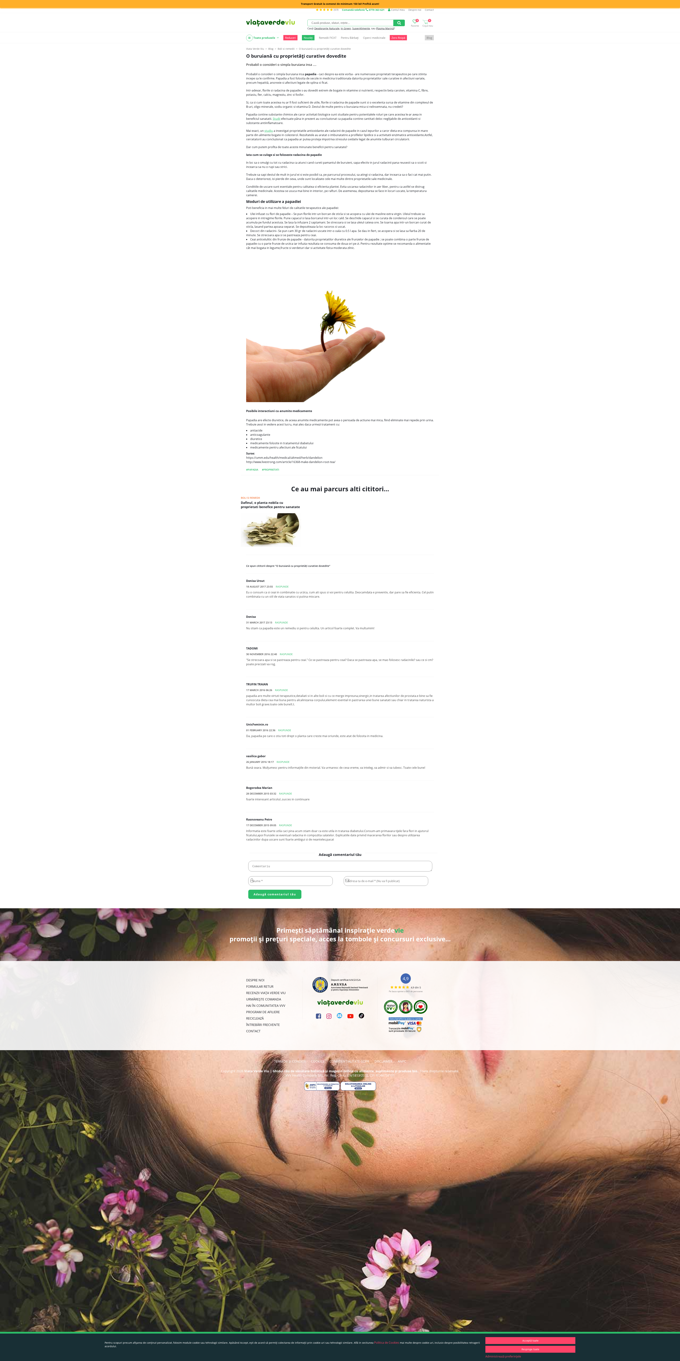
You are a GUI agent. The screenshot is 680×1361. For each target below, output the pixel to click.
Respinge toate (530, 1349)
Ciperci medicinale (374, 37)
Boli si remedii (250, 497)
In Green (346, 28)
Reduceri (290, 37)
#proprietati (270, 469)
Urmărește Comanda (263, 999)
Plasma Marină (385, 28)
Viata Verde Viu (255, 48)
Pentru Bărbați (350, 37)
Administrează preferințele (503, 1356)
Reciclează (255, 1018)
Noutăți (308, 37)
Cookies (317, 1061)
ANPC (402, 1061)
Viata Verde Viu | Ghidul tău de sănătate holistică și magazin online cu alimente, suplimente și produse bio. (331, 1071)
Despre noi (414, 9)
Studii (276, 119)
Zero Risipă (398, 37)
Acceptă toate (530, 1340)
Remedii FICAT (327, 37)
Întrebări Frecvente (263, 1025)
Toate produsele (264, 37)
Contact (429, 9)
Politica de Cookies (386, 1343)
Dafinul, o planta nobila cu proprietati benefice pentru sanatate (270, 504)
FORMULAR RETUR (259, 986)
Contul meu (397, 9)
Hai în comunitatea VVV (265, 1005)
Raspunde (282, 586)
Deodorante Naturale (326, 28)
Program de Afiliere (263, 1012)
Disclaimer (383, 1061)
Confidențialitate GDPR (349, 1061)
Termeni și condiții (290, 1061)
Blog (429, 37)
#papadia (252, 469)
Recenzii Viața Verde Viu (266, 993)
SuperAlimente (361, 28)
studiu (268, 131)
